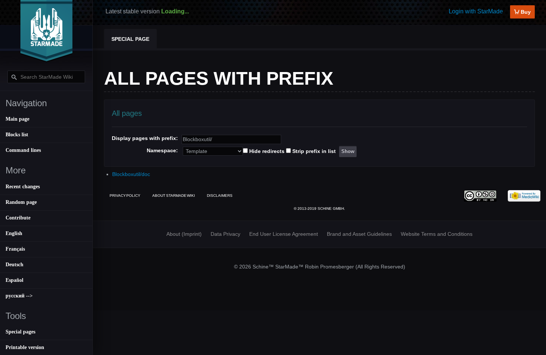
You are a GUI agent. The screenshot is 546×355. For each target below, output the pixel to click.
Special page (130, 39)
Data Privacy (225, 234)
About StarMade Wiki (173, 195)
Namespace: (162, 150)
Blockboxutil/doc (131, 174)
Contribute (18, 218)
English (14, 233)
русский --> (19, 296)
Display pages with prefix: (145, 138)
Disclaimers (220, 195)
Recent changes (23, 186)
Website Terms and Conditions (436, 234)
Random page (21, 202)
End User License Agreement (283, 234)
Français (15, 249)
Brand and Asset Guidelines (359, 234)
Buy (525, 12)
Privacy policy (125, 195)
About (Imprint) (184, 234)
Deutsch (14, 264)
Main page (17, 119)
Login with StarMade (476, 11)
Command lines (23, 150)
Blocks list (17, 134)
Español (14, 280)
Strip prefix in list (314, 151)
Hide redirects (267, 151)
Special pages (20, 332)
